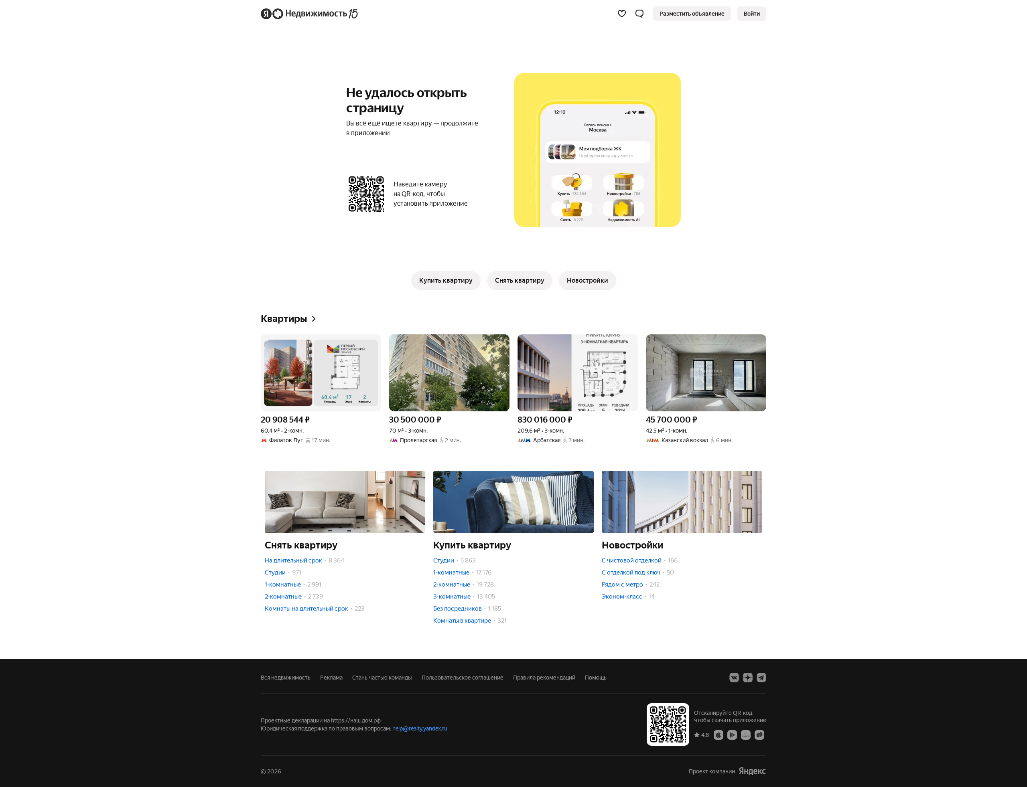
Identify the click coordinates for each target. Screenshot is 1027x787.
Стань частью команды (382, 677)
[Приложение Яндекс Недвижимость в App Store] (718, 734)
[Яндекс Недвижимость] (310, 13)
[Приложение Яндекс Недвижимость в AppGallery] (746, 734)
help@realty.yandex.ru (419, 728)
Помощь (596, 677)
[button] (639, 13)
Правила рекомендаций (544, 677)
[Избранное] (622, 13)
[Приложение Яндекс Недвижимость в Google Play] (732, 734)
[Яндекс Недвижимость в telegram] (761, 677)
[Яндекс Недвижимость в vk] (734, 677)
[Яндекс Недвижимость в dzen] (748, 677)
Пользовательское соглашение (462, 677)
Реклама (331, 677)
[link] (751, 13)
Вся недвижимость (286, 677)
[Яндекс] (752, 771)
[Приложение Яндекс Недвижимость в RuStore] (759, 734)
